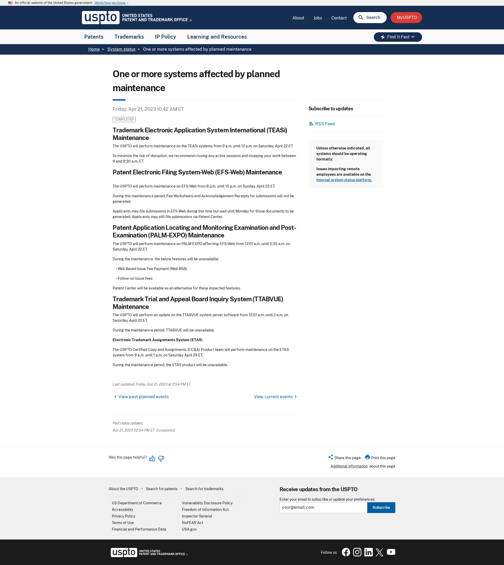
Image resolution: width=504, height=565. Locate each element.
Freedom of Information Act (205, 509)
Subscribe (381, 507)
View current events (273, 396)
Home (94, 49)
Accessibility (122, 509)
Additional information (349, 466)
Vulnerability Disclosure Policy (207, 503)
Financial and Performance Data (139, 529)
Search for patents (161, 489)
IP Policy (165, 37)
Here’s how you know (111, 3)
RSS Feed (325, 123)
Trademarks (129, 37)
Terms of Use (123, 523)
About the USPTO (123, 489)
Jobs (317, 17)
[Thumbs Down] (161, 458)
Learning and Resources (217, 37)
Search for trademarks (204, 489)
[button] (344, 459)
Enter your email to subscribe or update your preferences (327, 499)
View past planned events (143, 396)
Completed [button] (124, 119)
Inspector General (197, 516)
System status (121, 49)
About (298, 17)
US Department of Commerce (137, 503)
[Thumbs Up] (152, 458)
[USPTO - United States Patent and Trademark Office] (148, 556)
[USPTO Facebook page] (345, 555)
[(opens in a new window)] (356, 555)
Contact (339, 17)
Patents (93, 37)
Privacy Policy (123, 516)
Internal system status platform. (344, 180)
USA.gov (189, 529)
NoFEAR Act (192, 523)
